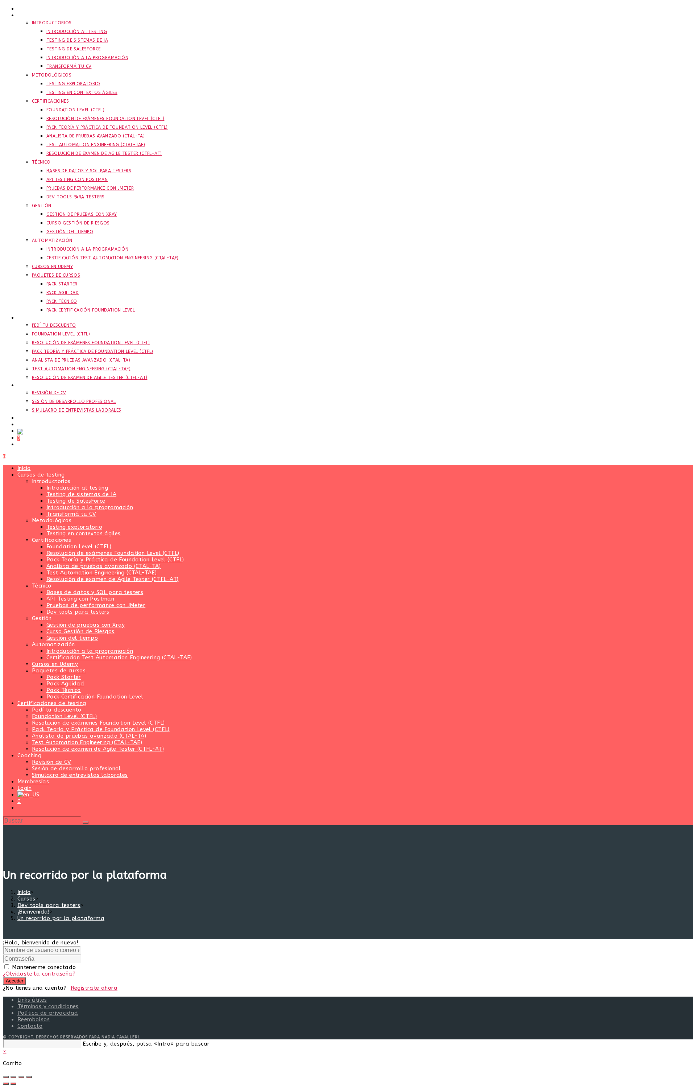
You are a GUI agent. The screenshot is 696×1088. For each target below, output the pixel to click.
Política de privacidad (47, 1013)
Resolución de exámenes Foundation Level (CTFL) (112, 553)
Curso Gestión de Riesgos (80, 631)
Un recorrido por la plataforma (60, 918)
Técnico (41, 585)
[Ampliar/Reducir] (6, 1077)
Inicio (23, 468)
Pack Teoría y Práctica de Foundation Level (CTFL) (115, 559)
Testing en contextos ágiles (83, 533)
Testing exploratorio (74, 527)
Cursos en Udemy (55, 664)
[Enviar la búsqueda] (85, 822)
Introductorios (51, 481)
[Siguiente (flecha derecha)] (13, 1084)
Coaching (29, 755)
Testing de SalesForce (75, 501)
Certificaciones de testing (51, 703)
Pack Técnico (63, 690)
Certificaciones (51, 540)
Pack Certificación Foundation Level (94, 696)
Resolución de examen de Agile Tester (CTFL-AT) (112, 579)
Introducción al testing (77, 488)
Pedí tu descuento (57, 709)
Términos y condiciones (48, 1006)
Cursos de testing (41, 474)
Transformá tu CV (71, 514)
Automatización (53, 644)
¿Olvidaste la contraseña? (39, 973)
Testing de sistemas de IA (81, 494)
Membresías (33, 781)
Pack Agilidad (65, 683)
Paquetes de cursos (59, 670)
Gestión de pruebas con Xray (85, 625)
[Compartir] (21, 1077)
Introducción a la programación (89, 507)
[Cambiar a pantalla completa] (13, 1077)
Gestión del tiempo (72, 638)
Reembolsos (33, 1019)
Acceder (14, 981)
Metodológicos (51, 520)
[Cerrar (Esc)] (29, 1077)
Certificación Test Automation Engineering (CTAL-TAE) (119, 657)
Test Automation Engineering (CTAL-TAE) (101, 572)
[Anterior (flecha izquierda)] (6, 1084)
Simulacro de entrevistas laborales (80, 775)
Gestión (42, 618)
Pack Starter (63, 677)
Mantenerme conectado (44, 967)
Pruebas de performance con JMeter (95, 605)
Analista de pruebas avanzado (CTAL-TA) (103, 566)
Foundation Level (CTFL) (78, 546)
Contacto (29, 1026)
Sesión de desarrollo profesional (76, 768)
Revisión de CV (51, 762)
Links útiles (32, 1000)
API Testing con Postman (80, 598)
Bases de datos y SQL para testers (94, 592)
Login (24, 788)
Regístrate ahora (94, 988)
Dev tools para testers (77, 612)
